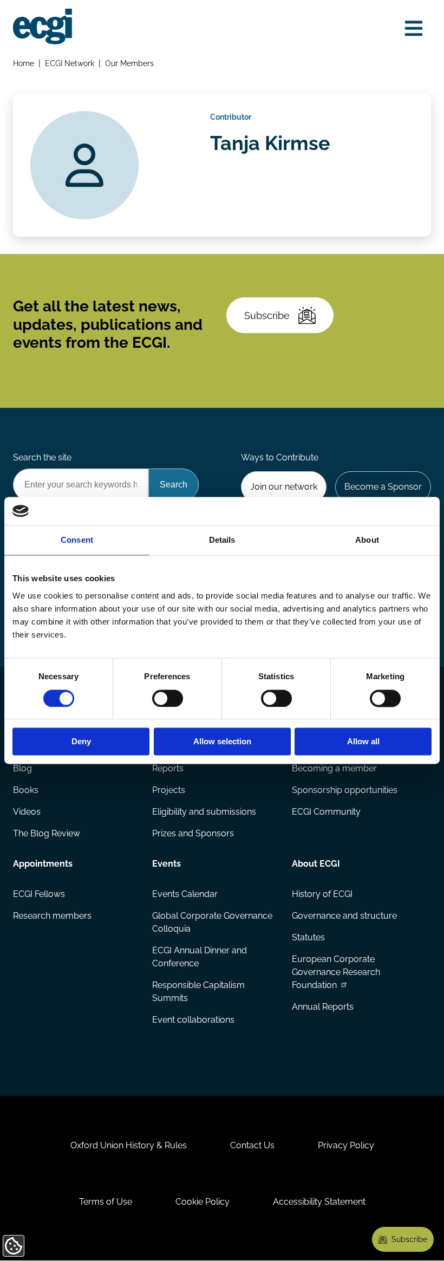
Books (25, 790)
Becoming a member (334, 768)
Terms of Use (105, 1202)
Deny (81, 741)
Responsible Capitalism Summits (198, 991)
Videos (27, 812)
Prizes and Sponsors (193, 833)
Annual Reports (323, 1007)
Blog (22, 768)
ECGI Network (69, 63)
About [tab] (367, 540)
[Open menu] (413, 28)
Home (23, 63)
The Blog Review (46, 833)
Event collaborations (193, 1020)
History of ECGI (322, 894)
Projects (168, 790)
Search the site (42, 457)
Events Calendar (185, 894)
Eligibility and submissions (204, 812)
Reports (168, 768)
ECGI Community (326, 812)
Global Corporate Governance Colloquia (212, 922)
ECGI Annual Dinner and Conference (199, 956)
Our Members (129, 63)
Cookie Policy (202, 1202)
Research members (52, 916)
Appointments (43, 864)
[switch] (167, 698)
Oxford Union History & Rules (128, 1145)
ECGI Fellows (39, 894)
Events (166, 864)
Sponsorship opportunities (344, 790)
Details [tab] (222, 540)
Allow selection (222, 741)
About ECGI (316, 864)
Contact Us (252, 1145)
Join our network (283, 487)
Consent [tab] (77, 540)
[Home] (42, 26)
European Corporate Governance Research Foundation (336, 972)
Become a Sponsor (383, 487)
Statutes (308, 937)
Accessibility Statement (319, 1202)
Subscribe (267, 315)
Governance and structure (344, 916)
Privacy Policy (346, 1145)
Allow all (363, 741)
